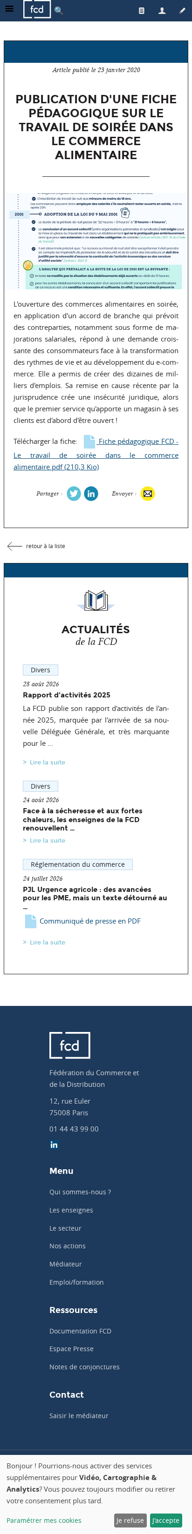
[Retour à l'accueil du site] (37, 10)
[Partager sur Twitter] (74, 493)
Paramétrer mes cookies (44, 1520)
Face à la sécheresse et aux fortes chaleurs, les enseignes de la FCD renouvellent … (83, 819)
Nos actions (67, 1245)
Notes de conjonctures (84, 1366)
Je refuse (130, 1520)
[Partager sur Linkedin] (91, 493)
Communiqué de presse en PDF (89, 920)
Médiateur (65, 1263)
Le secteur (65, 1228)
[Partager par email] (147, 493)
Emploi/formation (76, 1282)
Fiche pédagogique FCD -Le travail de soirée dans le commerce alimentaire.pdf (96, 453)
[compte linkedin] (54, 1146)
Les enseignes (71, 1210)
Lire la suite (47, 762)
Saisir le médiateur (79, 1415)
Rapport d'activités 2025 (66, 694)
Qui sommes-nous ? (80, 1191)
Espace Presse (71, 1348)
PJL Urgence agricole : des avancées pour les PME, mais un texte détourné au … (95, 898)
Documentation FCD (80, 1330)
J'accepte (165, 1520)
